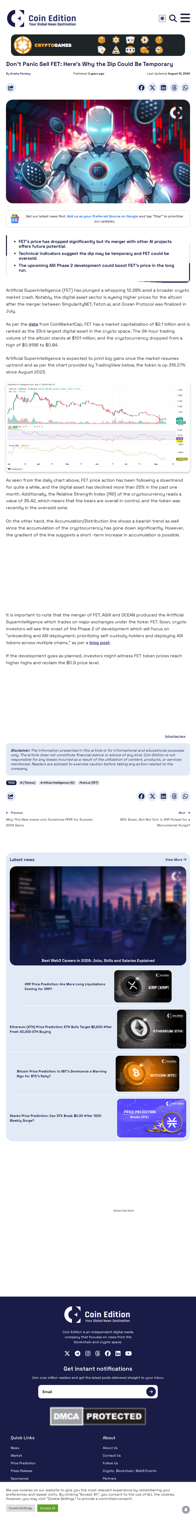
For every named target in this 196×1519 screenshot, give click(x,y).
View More (174, 859)
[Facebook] (141, 87)
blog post (99, 642)
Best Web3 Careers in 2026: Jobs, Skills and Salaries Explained (98, 960)
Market (16, 1455)
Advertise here (175, 736)
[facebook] (108, 1353)
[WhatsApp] (185, 87)
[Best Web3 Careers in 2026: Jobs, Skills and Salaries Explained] (98, 915)
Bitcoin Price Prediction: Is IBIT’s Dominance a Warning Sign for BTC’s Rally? (61, 1073)
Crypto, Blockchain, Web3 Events (129, 1471)
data (33, 324)
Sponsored (19, 1478)
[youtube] (128, 1353)
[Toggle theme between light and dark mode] (162, 18)
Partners (109, 1478)
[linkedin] (117, 1353)
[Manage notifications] (186, 1510)
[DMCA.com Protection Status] (98, 1416)
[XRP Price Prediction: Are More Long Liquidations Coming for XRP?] (143, 986)
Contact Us (112, 1455)
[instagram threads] (97, 1353)
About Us (110, 1448)
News (15, 1448)
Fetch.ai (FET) (88, 783)
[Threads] (174, 87)
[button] (185, 18)
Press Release (21, 1471)
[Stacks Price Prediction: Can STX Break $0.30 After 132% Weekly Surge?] (151, 1118)
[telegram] (77, 1353)
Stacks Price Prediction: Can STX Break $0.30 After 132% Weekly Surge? (56, 1118)
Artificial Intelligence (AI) (57, 783)
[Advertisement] (98, 578)
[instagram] (87, 1353)
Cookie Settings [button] (20, 1508)
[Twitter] (152, 87)
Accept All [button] (47, 1508)
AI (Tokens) (27, 783)
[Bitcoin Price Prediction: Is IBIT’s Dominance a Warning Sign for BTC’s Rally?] (147, 1074)
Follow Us (110, 1463)
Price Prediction (23, 1463)
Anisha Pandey (20, 73)
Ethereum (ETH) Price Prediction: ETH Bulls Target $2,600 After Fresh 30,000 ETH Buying (61, 1029)
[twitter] (67, 1353)
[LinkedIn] (163, 87)
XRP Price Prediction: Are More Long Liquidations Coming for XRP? (65, 986)
